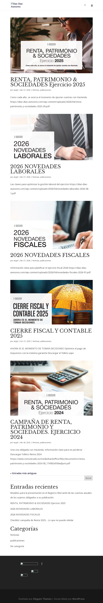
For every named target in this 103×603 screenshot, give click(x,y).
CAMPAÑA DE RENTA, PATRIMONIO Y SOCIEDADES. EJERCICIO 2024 (45, 429)
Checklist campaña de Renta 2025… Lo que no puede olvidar (41, 520)
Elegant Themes (42, 598)
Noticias (35, 90)
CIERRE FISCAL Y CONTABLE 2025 (51, 333)
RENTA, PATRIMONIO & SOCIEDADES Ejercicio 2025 (47, 82)
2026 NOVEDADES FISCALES (50, 255)
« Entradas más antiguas (23, 473)
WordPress (78, 598)
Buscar (88, 478)
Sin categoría (17, 546)
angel (16, 90)
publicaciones (45, 90)
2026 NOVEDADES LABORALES (35, 169)
